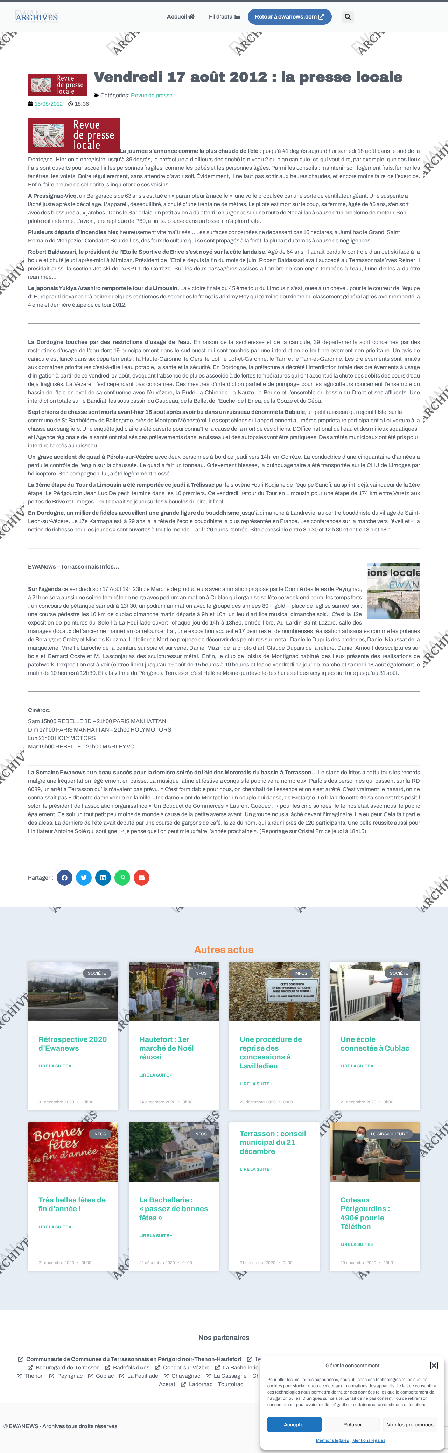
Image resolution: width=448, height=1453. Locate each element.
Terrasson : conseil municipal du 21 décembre (273, 1142)
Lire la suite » (54, 1066)
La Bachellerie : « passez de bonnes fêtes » (173, 1208)
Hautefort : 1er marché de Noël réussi (166, 1048)
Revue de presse (152, 95)
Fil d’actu (221, 17)
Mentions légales (332, 1440)
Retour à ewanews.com (286, 17)
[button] (434, 1365)
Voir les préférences (410, 1424)
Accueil (177, 17)
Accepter (294, 1424)
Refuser (352, 1424)
